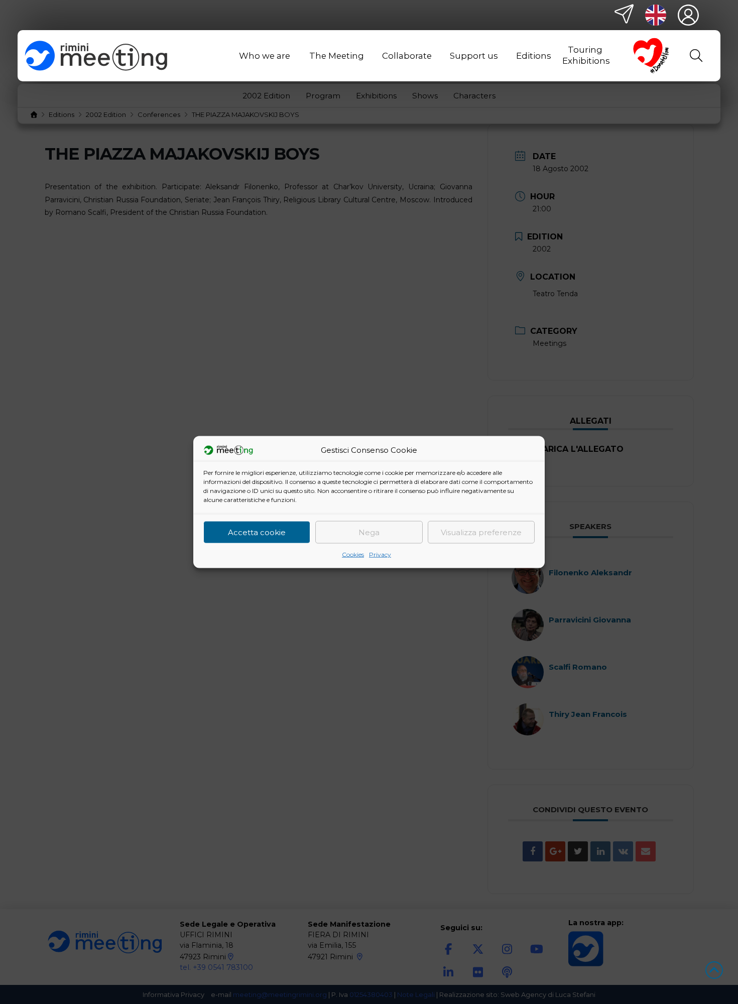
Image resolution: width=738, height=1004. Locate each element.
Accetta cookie (257, 532)
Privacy (380, 554)
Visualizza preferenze (481, 532)
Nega (369, 532)
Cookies (353, 554)
